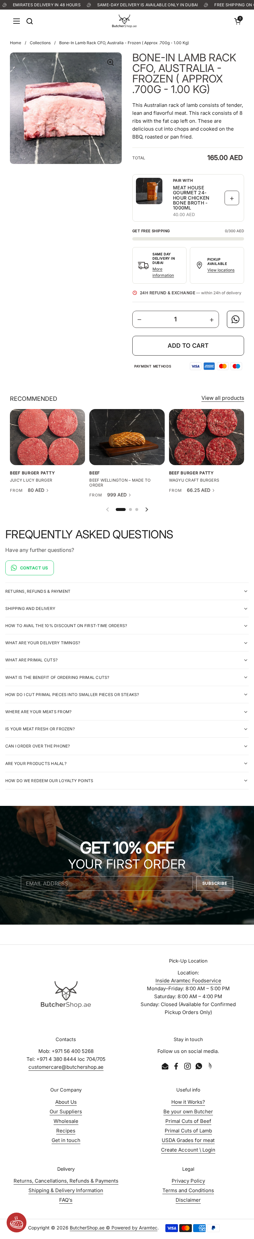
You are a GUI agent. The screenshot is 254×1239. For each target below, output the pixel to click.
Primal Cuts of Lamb (188, 1131)
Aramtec (148, 1227)
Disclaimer (188, 1200)
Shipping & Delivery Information (65, 1190)
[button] (237, 21)
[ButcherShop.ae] (124, 21)
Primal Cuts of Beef (188, 1121)
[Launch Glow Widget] (16, 1222)
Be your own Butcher (188, 1111)
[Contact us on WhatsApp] (235, 319)
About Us (66, 1102)
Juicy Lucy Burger (31, 480)
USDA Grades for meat (188, 1140)
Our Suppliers (66, 1111)
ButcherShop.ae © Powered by (104, 1227)
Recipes (65, 1131)
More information (163, 272)
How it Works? (188, 1102)
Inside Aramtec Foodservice (188, 980)
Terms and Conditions (188, 1190)
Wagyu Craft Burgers (194, 480)
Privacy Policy (188, 1181)
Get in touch (66, 1140)
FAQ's (65, 1200)
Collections (40, 42)
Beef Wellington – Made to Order (119, 482)
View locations (220, 270)
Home (15, 42)
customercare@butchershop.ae (66, 1067)
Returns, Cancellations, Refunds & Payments (66, 1181)
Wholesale (66, 1121)
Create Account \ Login (188, 1150)
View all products (222, 398)
